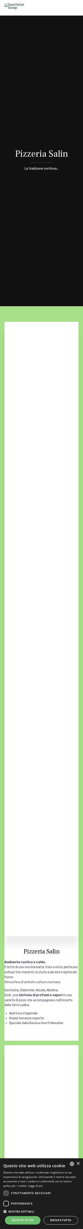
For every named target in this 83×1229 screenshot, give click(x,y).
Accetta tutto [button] (23, 1220)
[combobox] (72, 1164)
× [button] (78, 1163)
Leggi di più (35, 1186)
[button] (41, 1211)
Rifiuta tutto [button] (60, 1220)
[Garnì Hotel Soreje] (18, 7)
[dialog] (41, 1193)
